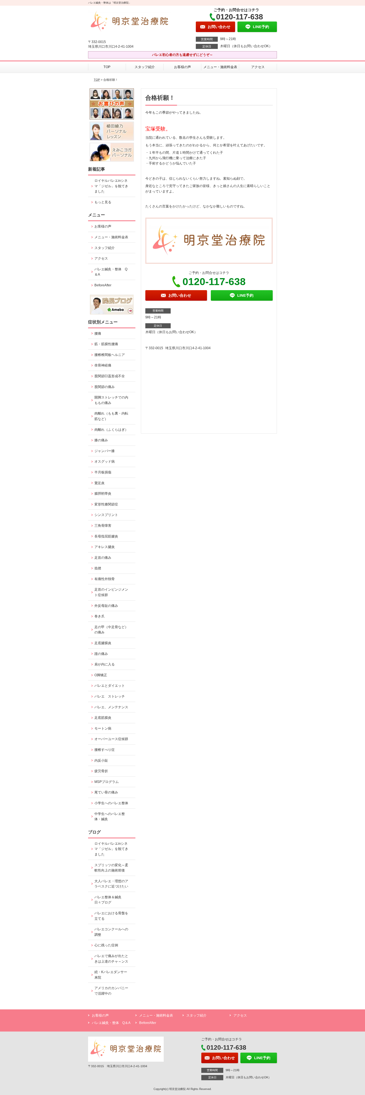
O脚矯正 (100, 675)
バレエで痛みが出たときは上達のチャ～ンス (111, 958)
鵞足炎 (99, 483)
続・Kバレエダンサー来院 (110, 974)
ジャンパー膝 (104, 451)
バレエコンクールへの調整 (111, 931)
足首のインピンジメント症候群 (111, 592)
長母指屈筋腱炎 (106, 536)
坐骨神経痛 (102, 365)
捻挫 (97, 568)
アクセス (258, 67)
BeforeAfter (102, 285)
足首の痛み (102, 557)
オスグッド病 (104, 461)
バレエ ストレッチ (109, 696)
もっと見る (102, 202)
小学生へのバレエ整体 (111, 803)
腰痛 (97, 333)
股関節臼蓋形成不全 (109, 376)
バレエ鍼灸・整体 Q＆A (110, 271)
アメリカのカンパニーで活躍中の (111, 990)
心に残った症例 (106, 945)
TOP (107, 67)
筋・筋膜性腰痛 (106, 344)
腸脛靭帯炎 (102, 493)
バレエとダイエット (109, 685)
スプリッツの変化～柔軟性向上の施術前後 (111, 867)
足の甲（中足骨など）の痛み (111, 629)
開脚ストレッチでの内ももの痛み (111, 400)
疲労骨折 (101, 771)
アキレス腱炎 (104, 547)
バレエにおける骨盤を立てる (111, 915)
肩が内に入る (104, 664)
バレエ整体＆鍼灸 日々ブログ (109, 899)
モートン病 (102, 728)
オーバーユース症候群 (111, 739)
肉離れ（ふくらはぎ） (111, 429)
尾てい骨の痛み (106, 792)
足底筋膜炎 (102, 717)
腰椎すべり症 (104, 750)
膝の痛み (101, 440)
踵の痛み (102, 654)
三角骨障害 (102, 525)
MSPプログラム (106, 782)
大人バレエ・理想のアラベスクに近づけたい (111, 883)
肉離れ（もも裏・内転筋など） (111, 416)
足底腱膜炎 (102, 643)
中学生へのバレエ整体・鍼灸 (109, 816)
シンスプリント (106, 515)
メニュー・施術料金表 (220, 67)
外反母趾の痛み (106, 605)
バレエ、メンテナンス (111, 707)
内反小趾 (101, 760)
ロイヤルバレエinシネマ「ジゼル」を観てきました (111, 186)
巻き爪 (99, 616)
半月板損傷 (102, 472)
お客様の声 (182, 67)
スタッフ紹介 (145, 67)
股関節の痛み (104, 387)
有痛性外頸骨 (104, 579)
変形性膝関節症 (106, 504)
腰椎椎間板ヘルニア (109, 355)
